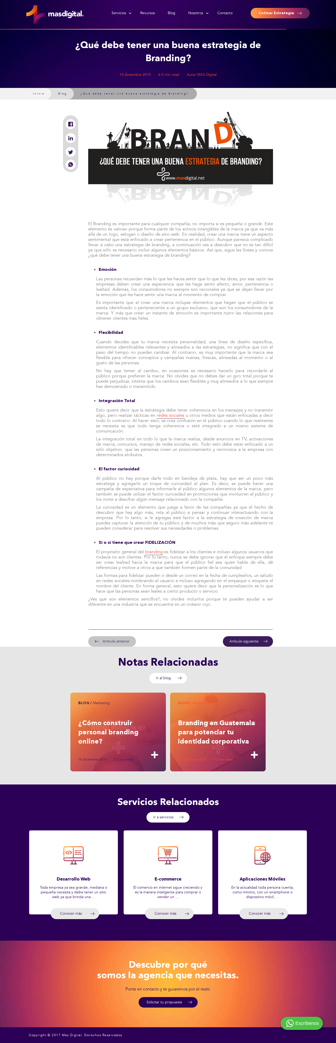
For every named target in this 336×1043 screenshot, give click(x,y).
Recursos (147, 12)
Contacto (225, 12)
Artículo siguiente (244, 641)
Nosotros (195, 12)
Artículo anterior (116, 641)
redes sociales (170, 415)
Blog (171, 12)
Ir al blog (163, 678)
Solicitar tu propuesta (164, 1002)
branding (154, 552)
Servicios (119, 12)
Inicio (39, 94)
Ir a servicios (163, 817)
